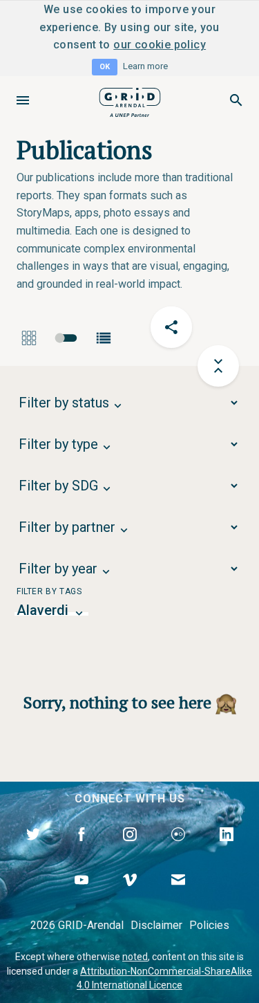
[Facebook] (81, 850)
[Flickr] (178, 850)
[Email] (178, 896)
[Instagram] (130, 850)
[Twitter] (33, 850)
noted (135, 956)
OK (104, 66)
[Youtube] (81, 896)
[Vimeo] (130, 896)
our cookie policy (159, 44)
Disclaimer (156, 925)
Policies (209, 925)
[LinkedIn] (226, 850)
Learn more (145, 66)
